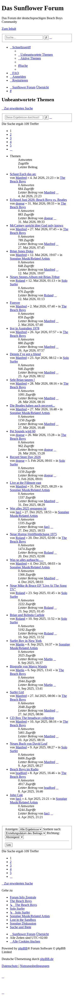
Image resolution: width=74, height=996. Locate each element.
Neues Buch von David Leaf (28, 743)
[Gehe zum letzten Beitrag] (57, 192)
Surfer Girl (17, 692)
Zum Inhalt (9, 28)
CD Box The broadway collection (32, 718)
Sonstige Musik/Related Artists (30, 258)
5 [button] (11, 145)
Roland (20, 280)
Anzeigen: (12, 829)
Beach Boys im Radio (24, 769)
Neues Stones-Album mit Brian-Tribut (34, 277)
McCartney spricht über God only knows (36, 225)
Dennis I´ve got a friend (25, 354)
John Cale (16, 795)
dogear (20, 203)
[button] (11, 149)
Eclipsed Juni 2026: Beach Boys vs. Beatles (38, 199)
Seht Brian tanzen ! (22, 380)
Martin (20, 644)
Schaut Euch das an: (23, 174)
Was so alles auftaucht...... (26, 560)
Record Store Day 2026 (25, 457)
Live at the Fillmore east (25, 482)
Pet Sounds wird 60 (22, 431)
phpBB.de (46, 959)
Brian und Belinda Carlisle (27, 615)
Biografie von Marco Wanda (28, 666)
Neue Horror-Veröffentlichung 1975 (33, 534)
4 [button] (11, 142)
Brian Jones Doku (21, 251)
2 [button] (11, 134)
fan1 (18, 512)
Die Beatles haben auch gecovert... (32, 405)
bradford (21, 773)
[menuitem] (35, 54)
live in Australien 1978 (24, 328)
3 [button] (11, 138)
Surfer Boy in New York (26, 640)
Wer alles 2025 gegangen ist (28, 508)
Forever (15, 302)
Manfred (21, 177)
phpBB (23, 948)
